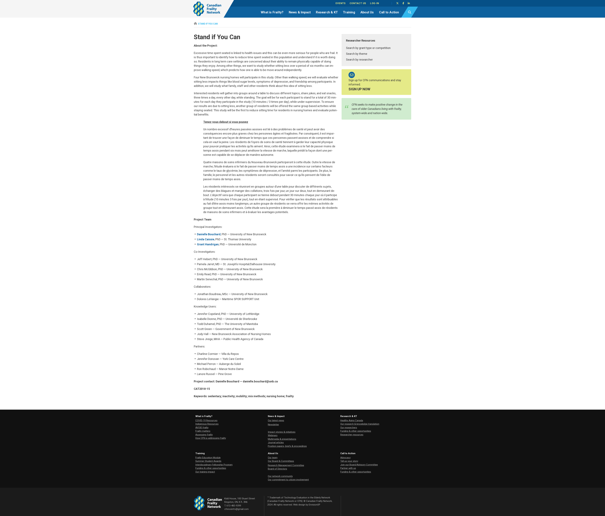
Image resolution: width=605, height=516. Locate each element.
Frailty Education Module (208, 457)
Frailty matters (202, 431)
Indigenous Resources (207, 424)
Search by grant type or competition (368, 48)
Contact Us (358, 3)
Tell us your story (349, 461)
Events (341, 3)
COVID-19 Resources (206, 420)
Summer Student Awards (208, 461)
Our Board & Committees (281, 461)
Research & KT (327, 12)
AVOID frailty (201, 427)
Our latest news (276, 420)
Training (349, 12)
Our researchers (348, 427)
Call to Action (389, 12)
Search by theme (356, 53)
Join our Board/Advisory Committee (359, 464)
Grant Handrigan (208, 244)
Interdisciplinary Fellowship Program (214, 464)
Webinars (272, 435)
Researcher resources (351, 434)
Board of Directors (277, 468)
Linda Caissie (205, 239)
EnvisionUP (314, 504)
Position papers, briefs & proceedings (287, 446)
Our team (272, 457)
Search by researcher (359, 59)
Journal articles (276, 442)
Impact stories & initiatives (281, 432)
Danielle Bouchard (209, 234)
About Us (367, 12)
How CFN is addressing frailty (210, 438)
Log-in (374, 3)
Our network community (280, 476)
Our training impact (205, 471)
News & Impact (300, 12)
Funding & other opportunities (355, 431)
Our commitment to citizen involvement (288, 479)
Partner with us (348, 468)
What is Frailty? (272, 12)
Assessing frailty (204, 434)
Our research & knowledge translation (359, 424)
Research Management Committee (286, 465)
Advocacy (345, 457)
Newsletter (273, 424)
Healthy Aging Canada (351, 420)
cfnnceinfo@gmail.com (236, 509)
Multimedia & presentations (282, 439)
